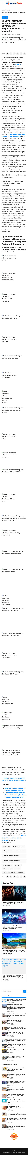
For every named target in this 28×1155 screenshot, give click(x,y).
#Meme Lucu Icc (16, 868)
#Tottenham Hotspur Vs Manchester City (13, 872)
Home (3, 10)
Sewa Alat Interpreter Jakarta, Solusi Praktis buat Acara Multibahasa (15, 1058)
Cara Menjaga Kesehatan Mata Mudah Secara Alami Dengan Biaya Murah (16, 1076)
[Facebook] (7, 53)
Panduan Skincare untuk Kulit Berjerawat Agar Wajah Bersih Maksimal (15, 1022)
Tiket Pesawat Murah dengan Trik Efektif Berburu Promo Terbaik (16, 1045)
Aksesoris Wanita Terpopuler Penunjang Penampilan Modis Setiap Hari (15, 1034)
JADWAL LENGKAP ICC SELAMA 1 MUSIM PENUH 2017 (14, 838)
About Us (7, 1150)
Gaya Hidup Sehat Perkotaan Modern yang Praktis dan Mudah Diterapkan (16, 1126)
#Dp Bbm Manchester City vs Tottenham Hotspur (13, 850)
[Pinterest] (24, 53)
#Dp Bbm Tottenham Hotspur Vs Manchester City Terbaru (11, 861)
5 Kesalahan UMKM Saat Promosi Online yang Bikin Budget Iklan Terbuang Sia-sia (16, 1083)
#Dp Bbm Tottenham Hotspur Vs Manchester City (11, 856)
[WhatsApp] (14, 53)
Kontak (21, 1150)
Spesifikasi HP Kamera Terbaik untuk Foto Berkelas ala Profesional (15, 1051)
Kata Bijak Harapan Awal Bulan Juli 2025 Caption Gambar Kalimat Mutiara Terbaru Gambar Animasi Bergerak (13, 977)
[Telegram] (17, 53)
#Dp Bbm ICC (6, 846)
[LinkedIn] (21, 53)
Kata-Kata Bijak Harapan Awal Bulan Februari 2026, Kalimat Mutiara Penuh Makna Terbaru (14, 952)
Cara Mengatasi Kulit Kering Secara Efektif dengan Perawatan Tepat (16, 1101)
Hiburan (8, 10)
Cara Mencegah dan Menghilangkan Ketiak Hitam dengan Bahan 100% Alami (15, 1108)
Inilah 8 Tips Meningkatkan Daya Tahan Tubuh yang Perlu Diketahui (16, 1113)
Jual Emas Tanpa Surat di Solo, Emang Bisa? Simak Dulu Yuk (15, 1095)
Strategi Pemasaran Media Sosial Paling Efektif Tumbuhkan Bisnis (16, 1040)
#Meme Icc (6, 868)
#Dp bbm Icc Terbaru (18, 846)
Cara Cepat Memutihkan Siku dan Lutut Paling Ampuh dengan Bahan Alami (16, 1120)
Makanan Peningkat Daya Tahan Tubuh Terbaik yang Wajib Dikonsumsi (16, 1069)
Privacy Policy (14, 1150)
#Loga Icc (17, 865)
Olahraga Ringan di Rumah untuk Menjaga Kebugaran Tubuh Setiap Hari (16, 1015)
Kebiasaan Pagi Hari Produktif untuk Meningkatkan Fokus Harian (16, 1028)
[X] (10, 53)
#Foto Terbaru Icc (7, 865)
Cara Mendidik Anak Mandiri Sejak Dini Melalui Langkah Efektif (16, 1000)
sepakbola (18, 64)
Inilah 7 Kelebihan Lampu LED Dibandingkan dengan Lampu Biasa (15, 1089)
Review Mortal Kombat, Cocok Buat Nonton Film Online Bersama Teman (13, 903)
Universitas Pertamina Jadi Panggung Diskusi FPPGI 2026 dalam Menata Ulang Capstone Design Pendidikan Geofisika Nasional (16, 1007)
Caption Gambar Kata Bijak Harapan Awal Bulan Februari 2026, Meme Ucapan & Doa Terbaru (13, 927)
